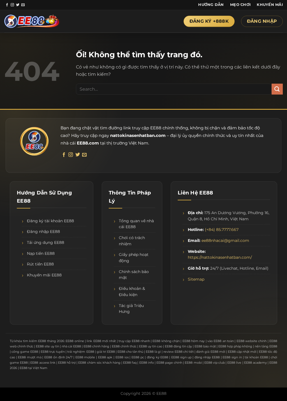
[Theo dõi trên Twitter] (17, 5)
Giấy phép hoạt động (134, 257)
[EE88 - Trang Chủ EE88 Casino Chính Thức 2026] (32, 21)
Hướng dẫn (211, 5)
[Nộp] (277, 89)
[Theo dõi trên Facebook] (7, 5)
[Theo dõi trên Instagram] (12, 5)
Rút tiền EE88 (40, 264)
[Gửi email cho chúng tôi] (23, 5)
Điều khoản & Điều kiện (132, 291)
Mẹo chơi (240, 5)
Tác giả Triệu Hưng (131, 308)
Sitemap (196, 279)
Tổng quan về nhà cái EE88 (136, 224)
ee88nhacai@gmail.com (225, 240)
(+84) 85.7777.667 (222, 229)
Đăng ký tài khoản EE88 (50, 220)
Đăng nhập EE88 (43, 231)
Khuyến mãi (270, 5)
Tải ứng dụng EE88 (45, 242)
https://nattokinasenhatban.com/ (220, 257)
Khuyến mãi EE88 (44, 275)
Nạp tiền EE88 (41, 253)
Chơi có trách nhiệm (132, 240)
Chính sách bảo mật (134, 274)
